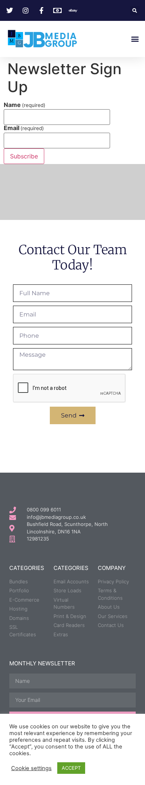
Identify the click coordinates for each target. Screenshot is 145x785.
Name (24, 105)
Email (24, 128)
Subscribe (24, 156)
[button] (134, 10)
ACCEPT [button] (71, 768)
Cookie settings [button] (31, 768)
